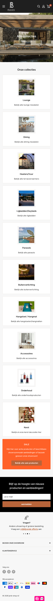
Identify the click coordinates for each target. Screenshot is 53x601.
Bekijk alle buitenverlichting (26, 289)
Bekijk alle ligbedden (27, 215)
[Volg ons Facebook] (4, 571)
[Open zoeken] (38, 6)
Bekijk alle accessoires (27, 358)
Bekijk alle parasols (26, 252)
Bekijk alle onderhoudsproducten (26, 395)
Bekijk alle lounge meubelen (26, 105)
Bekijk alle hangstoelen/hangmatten (26, 321)
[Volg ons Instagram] (9, 571)
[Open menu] (3, 6)
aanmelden (26, 504)
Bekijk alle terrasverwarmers (26, 179)
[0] (48, 6)
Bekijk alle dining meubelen (27, 142)
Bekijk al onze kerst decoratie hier (26, 432)
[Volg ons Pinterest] (13, 571)
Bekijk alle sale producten (26, 463)
